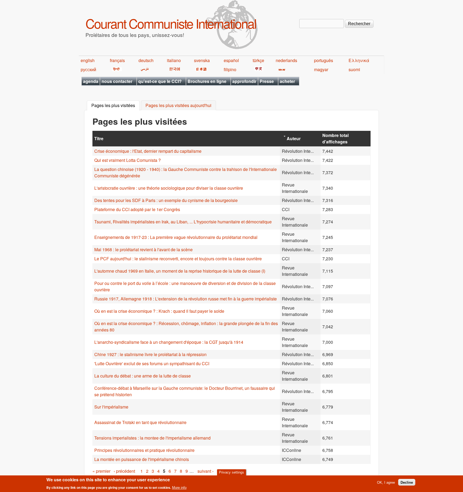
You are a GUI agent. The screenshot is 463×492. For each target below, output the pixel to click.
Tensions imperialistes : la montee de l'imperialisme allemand (152, 438)
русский (88, 69)
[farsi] (144, 69)
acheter (287, 81)
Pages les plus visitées (115, 105)
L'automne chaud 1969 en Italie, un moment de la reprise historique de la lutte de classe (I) (179, 271)
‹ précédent (124, 471)
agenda (90, 81)
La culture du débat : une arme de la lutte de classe (142, 376)
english (88, 60)
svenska (202, 60)
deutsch (146, 60)
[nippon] (200, 69)
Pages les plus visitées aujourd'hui (178, 105)
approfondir (244, 81)
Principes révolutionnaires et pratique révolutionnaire (144, 450)
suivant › (205, 471)
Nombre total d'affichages (335, 138)
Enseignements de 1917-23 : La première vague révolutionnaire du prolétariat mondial (175, 237)
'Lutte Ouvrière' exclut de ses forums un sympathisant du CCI (151, 363)
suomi (354, 69)
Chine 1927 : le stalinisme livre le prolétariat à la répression (150, 354)
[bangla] (281, 69)
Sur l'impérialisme (111, 407)
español (231, 60)
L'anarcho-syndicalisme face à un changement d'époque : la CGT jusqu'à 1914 (168, 342)
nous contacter (117, 81)
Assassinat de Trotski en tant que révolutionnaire (140, 422)
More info (179, 488)
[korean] (173, 69)
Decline (407, 482)
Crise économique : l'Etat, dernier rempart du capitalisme (147, 151)
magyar (321, 69)
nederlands (286, 60)
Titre (98, 138)
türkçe (258, 60)
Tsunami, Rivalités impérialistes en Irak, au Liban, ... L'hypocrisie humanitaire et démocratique (183, 222)
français (117, 60)
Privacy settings (231, 472)
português (323, 60)
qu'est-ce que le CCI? (160, 81)
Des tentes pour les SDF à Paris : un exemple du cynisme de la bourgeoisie (166, 200)
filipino (230, 69)
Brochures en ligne (207, 81)
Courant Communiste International (170, 23)
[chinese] (258, 69)
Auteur (294, 138)
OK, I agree (386, 482)
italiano (174, 60)
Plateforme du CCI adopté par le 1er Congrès (137, 209)
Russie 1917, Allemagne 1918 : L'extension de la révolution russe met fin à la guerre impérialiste (185, 299)
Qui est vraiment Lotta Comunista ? (127, 160)
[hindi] (116, 69)
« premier (101, 471)
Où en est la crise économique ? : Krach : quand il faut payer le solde (159, 311)
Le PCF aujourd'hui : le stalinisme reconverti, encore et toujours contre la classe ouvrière (178, 258)
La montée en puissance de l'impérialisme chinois (141, 459)
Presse (267, 81)
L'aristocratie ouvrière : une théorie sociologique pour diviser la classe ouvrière (168, 188)
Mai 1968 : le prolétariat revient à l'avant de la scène (143, 249)
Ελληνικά (359, 60)
